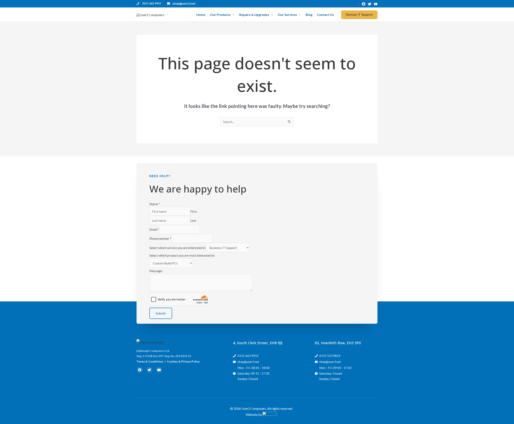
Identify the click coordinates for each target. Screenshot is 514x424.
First (193, 211)
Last (193, 220)
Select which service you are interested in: (177, 248)
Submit (161, 313)
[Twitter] (369, 4)
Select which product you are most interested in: (182, 255)
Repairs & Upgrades (254, 14)
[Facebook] (363, 4)
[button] (359, 14)
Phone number (160, 238)
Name (154, 204)
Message (155, 271)
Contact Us (325, 14)
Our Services (287, 14)
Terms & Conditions (150, 361)
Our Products (220, 14)
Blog (309, 14)
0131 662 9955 (151, 3)
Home (200, 14)
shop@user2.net (184, 3)
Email (154, 229)
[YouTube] (375, 4)
